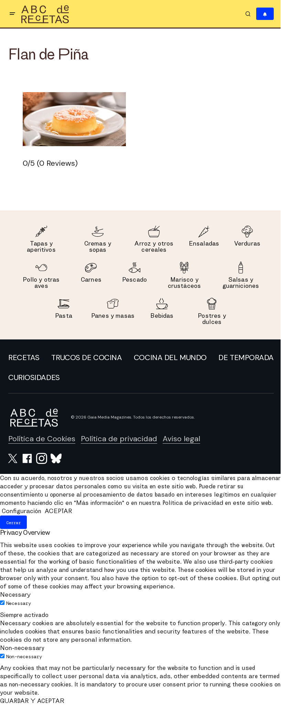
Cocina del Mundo (170, 357)
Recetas (24, 357)
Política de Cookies (41, 439)
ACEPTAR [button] (58, 511)
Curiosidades (34, 377)
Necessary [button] (15, 594)
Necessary (18, 603)
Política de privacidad (119, 439)
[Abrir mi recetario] (265, 14)
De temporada (246, 357)
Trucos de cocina (86, 357)
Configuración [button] (21, 511)
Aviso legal (181, 439)
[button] (12, 14)
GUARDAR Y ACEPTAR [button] (32, 700)
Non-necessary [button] (22, 647)
